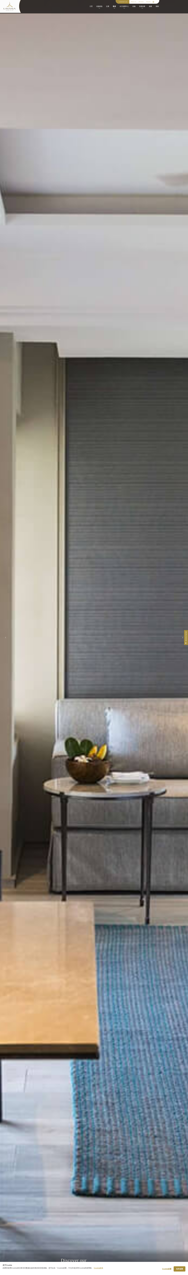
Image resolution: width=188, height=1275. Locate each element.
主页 (91, 6)
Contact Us (123, 2)
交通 (107, 6)
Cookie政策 (98, 1268)
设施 (133, 6)
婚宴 (150, 6)
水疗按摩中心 (124, 6)
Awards (148, 2)
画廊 (157, 6)
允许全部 (179, 1269)
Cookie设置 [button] (166, 1269)
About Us (133, 2)
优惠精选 (99, 6)
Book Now (186, 636)
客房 (114, 6)
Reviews (141, 2)
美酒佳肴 (142, 6)
